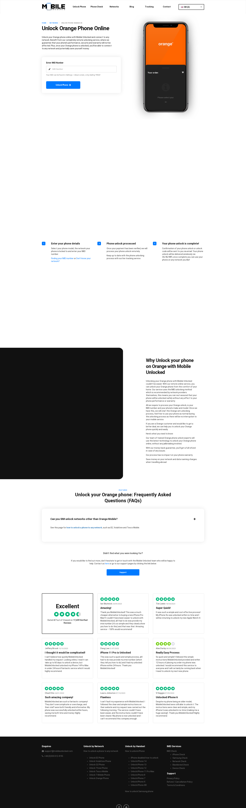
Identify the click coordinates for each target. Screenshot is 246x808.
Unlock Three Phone (98, 768)
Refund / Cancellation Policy (179, 782)
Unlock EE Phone (96, 758)
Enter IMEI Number (54, 63)
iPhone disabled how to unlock (144, 758)
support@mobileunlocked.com (59, 751)
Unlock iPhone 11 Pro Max (142, 771)
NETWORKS (54, 23)
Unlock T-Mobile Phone (99, 775)
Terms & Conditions (176, 785)
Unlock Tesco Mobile (98, 771)
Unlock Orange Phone (99, 778)
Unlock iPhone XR (139, 785)
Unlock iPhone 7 (138, 778)
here (107, 563)
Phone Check (97, 7)
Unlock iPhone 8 (138, 775)
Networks (114, 7)
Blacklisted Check (181, 765)
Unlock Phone (79, 7)
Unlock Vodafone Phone (100, 761)
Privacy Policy (173, 778)
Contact (167, 7)
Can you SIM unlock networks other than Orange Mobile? (84, 519)
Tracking (149, 7)
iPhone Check (179, 754)
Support (123, 572)
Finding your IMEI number (62, 258)
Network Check (179, 761)
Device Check (179, 768)
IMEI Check (172, 751)
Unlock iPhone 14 (138, 761)
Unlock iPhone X (138, 782)
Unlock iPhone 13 (138, 764)
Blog (132, 7)
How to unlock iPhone (135, 751)
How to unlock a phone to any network (101, 751)
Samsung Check (180, 758)
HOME (44, 23)
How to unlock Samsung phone (139, 791)
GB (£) (187, 7)
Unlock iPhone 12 (138, 768)
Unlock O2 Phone (97, 764)
